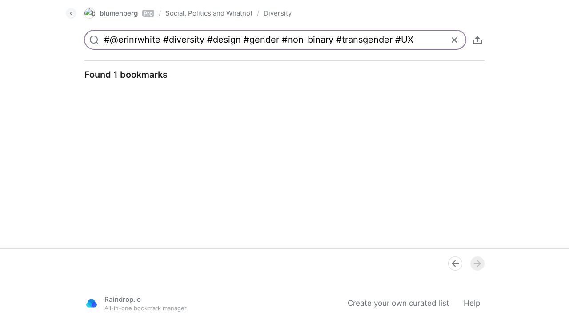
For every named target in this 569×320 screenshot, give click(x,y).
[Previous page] (455, 263)
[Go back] (71, 13)
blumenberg (126, 13)
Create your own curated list (398, 303)
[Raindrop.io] (91, 303)
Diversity (278, 13)
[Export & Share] (477, 40)
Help (472, 303)
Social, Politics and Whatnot (208, 13)
